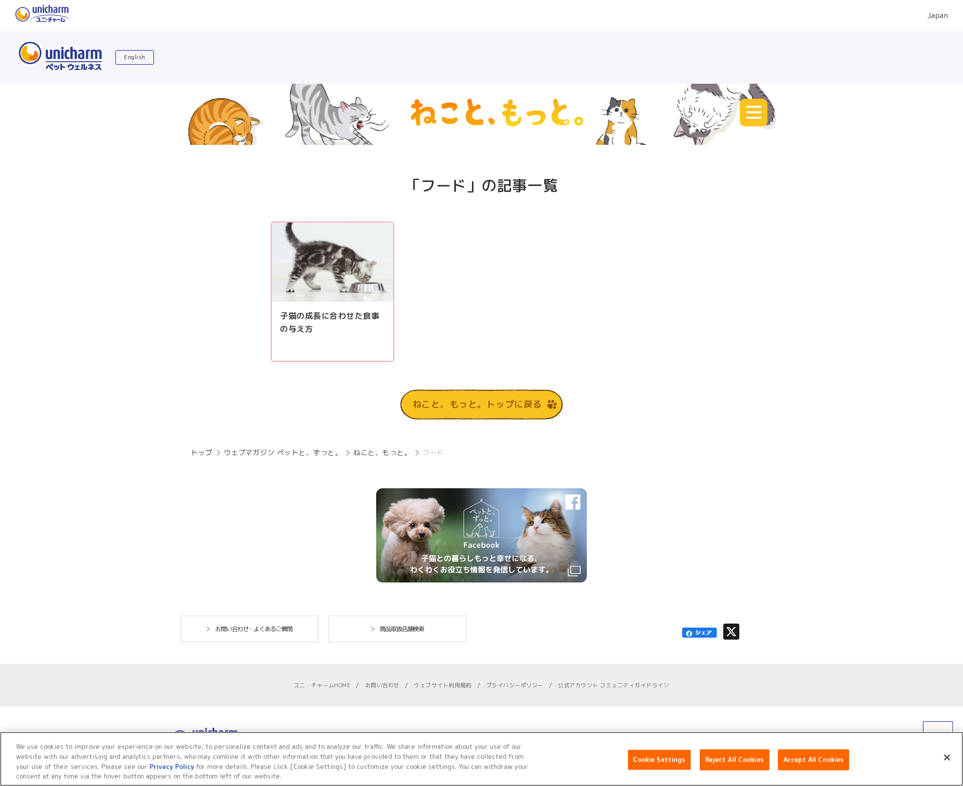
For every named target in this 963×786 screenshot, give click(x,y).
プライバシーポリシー (515, 685)
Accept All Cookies (813, 759)
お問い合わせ (382, 685)
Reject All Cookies (734, 759)
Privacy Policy (171, 765)
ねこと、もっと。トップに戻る (477, 404)
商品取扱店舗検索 (402, 629)
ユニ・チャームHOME (322, 685)
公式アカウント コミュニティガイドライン (613, 685)
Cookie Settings (659, 759)
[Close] (947, 757)
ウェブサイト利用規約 (442, 685)
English (134, 57)
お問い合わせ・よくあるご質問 (253, 629)
